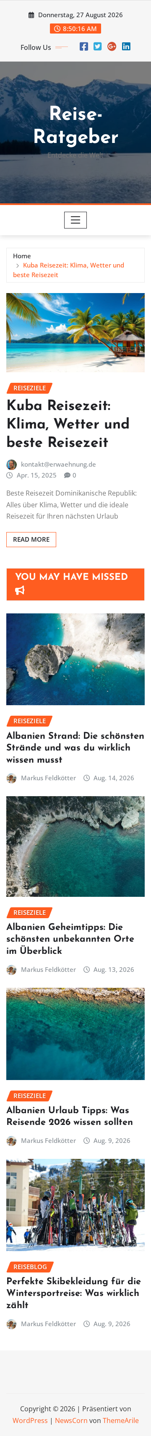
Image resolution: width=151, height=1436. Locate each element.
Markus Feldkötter (48, 778)
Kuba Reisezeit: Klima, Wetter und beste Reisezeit (68, 425)
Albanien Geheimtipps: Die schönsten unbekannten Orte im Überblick (70, 939)
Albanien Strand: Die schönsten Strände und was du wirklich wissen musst (75, 748)
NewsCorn (71, 1420)
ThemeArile (121, 1420)
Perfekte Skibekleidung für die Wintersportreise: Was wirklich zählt (73, 1294)
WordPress (30, 1420)
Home (22, 256)
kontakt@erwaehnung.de (58, 464)
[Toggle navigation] (75, 220)
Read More (31, 539)
